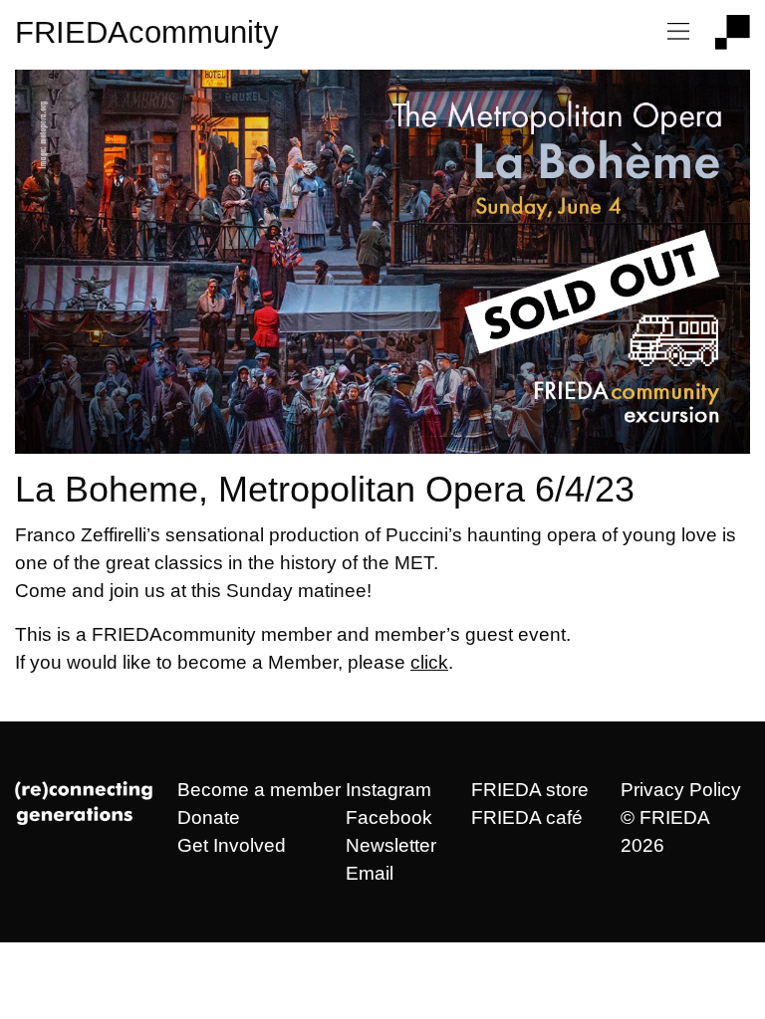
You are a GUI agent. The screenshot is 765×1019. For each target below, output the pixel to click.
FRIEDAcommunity (147, 32)
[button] (678, 32)
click (429, 662)
